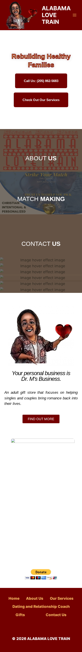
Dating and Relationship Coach (41, 606)
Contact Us (56, 615)
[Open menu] (75, 15)
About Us (34, 598)
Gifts (20, 615)
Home (14, 598)
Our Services (61, 598)
